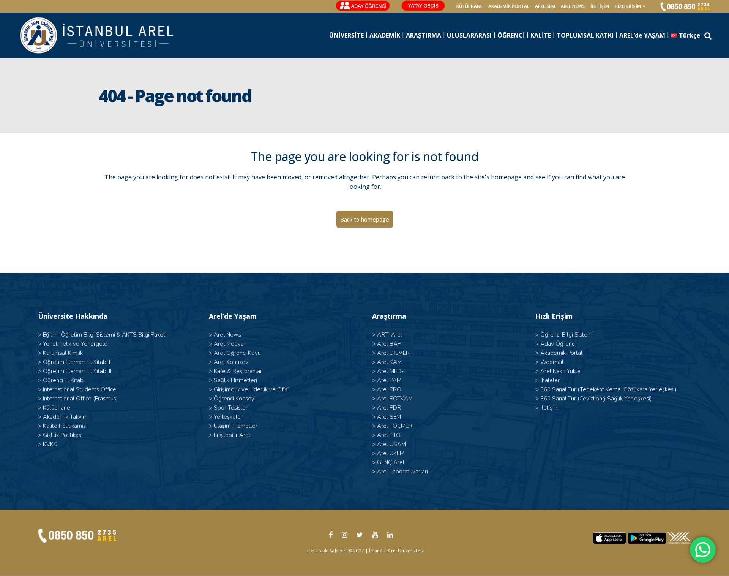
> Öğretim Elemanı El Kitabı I (74, 362)
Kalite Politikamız (64, 426)
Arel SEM (545, 6)
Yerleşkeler (228, 417)
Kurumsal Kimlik (63, 353)
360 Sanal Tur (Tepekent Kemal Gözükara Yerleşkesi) (608, 389)
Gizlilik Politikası (62, 435)
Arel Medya (229, 344)
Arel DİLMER (393, 353)
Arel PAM (389, 380)
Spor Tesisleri (231, 407)
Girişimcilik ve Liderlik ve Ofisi (251, 389)
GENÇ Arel (390, 462)
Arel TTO (389, 435)
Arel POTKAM (395, 398)
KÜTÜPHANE (469, 6)
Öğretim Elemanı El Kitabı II (77, 371)
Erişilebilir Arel (232, 435)
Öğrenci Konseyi (235, 398)
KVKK (50, 444)
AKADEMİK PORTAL (508, 6)
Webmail (551, 362)
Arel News (227, 335)
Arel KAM (389, 362)
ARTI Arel (389, 335)
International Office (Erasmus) (80, 398)
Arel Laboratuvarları (402, 471)
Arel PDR (389, 407)
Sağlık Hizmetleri (235, 380)
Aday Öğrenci (558, 344)
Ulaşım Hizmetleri (236, 426)
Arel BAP (389, 344)
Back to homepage (364, 219)
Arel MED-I (391, 371)
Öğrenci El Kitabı (64, 380)
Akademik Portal (561, 353)
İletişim (599, 6)
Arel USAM (391, 444)
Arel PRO (389, 389)
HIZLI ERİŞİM (628, 6)
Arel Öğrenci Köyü (237, 353)
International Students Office (79, 389)
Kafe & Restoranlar (238, 371)
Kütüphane (56, 407)
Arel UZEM (390, 453)
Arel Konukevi (231, 362)
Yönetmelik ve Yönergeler (76, 344)
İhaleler (550, 380)
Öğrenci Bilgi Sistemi (566, 335)
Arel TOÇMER (394, 426)
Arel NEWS (573, 6)
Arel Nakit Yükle (560, 371)
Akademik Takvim (65, 417)
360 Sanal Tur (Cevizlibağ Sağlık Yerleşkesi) (596, 398)
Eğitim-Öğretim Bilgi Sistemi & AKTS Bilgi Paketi (104, 335)
